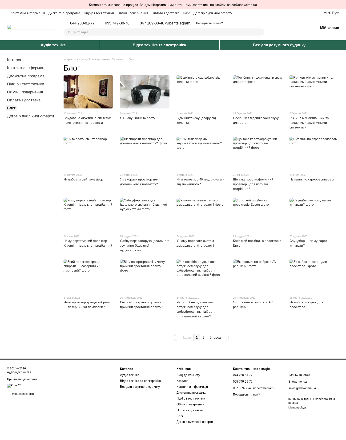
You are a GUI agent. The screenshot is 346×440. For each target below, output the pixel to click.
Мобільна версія (22, 394)
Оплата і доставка (165, 13)
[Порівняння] (290, 28)
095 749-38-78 (117, 23)
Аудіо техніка (53, 45)
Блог (186, 13)
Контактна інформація (28, 13)
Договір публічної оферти (213, 13)
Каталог (14, 60)
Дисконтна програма (64, 13)
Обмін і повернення (132, 13)
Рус (335, 13)
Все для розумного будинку (279, 45)
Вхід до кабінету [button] (188, 375)
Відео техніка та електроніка (159, 45)
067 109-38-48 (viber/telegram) (165, 23)
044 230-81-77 (82, 23)
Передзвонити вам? (209, 23)
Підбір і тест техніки (99, 13)
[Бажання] (302, 28)
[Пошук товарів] (261, 32)
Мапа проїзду (297, 407)
